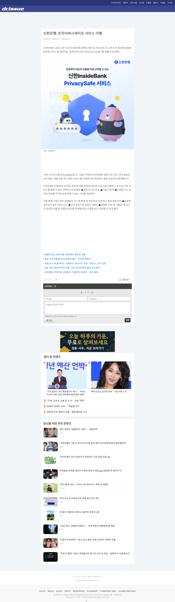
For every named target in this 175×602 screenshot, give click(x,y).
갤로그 (155, 3)
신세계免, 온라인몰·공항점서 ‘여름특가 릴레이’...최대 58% (71, 272)
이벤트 (162, 3)
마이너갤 (133, 3)
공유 (56, 279)
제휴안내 (51, 591)
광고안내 (59, 591)
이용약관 (67, 591)
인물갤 (148, 3)
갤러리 (125, 3)
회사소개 (42, 591)
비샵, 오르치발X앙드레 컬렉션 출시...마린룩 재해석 (67, 259)
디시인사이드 (116, 3)
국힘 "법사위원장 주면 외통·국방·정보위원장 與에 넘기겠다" (72, 268)
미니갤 (141, 3)
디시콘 (169, 3)
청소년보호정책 (92, 591)
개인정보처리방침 (79, 591)
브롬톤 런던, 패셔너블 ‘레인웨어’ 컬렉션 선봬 (64, 254)
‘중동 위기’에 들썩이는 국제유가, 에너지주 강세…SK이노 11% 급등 (75, 263)
